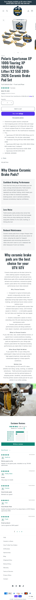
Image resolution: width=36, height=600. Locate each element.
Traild (15, 599)
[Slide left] (14, 53)
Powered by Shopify (21, 599)
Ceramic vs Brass (8, 541)
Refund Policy (7, 564)
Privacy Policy (7, 575)
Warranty (6, 567)
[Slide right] (22, 53)
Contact (5, 579)
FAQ (4, 537)
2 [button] (17, 531)
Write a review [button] (18, 444)
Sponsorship (7, 552)
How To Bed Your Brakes (10, 545)
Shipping (3, 93)
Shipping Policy (7, 560)
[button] (3, 11)
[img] (5, 455)
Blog (4, 556)
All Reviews (6, 549)
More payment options (18, 117)
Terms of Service (8, 571)
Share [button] (4, 158)
